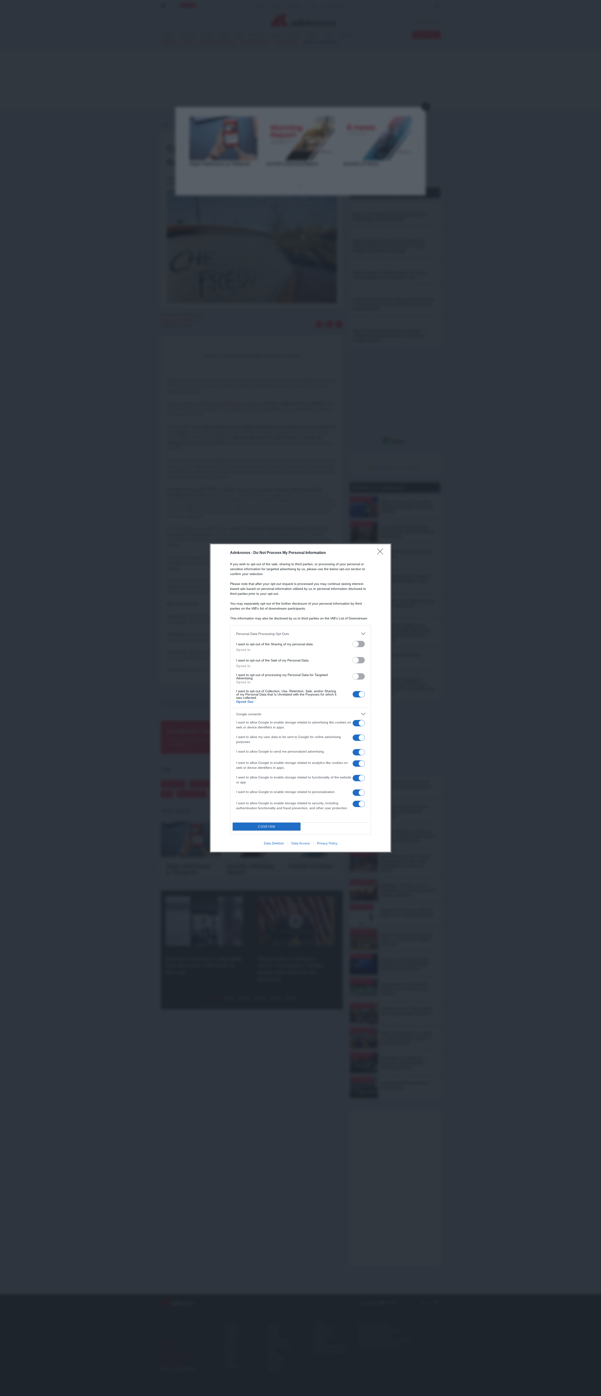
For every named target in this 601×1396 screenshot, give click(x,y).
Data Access (300, 843)
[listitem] (300, 633)
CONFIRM (266, 826)
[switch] (359, 644)
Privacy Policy (327, 843)
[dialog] (300, 698)
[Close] (381, 553)
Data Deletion (274, 843)
